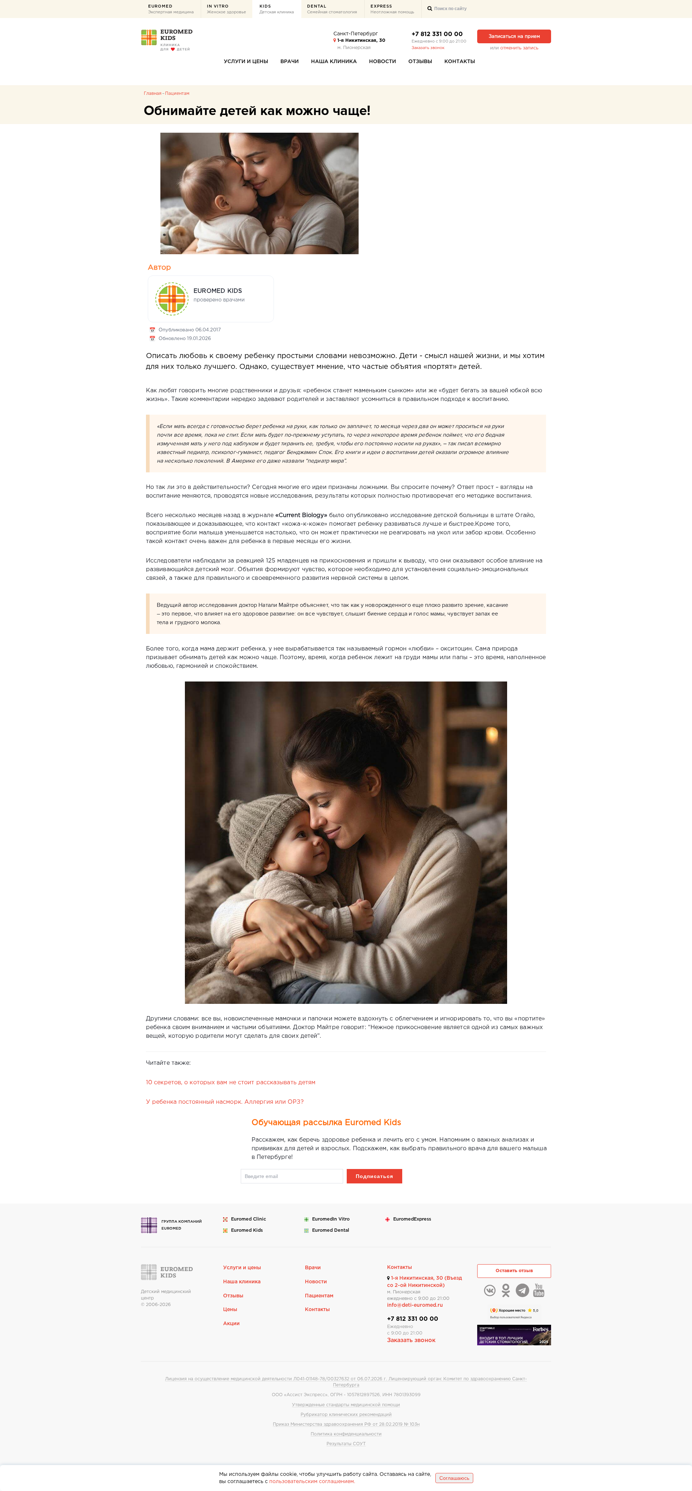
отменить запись (519, 48)
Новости (382, 61)
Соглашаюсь (454, 1478)
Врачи (289, 61)
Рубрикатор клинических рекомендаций (346, 1415)
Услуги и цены (246, 61)
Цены (230, 1309)
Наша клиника (334, 61)
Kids (277, 9)
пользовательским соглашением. (312, 1481)
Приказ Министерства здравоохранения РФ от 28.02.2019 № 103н (346, 1424)
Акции (231, 1324)
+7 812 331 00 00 (437, 34)
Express (392, 9)
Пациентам (177, 94)
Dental (332, 9)
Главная (152, 94)
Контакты (459, 61)
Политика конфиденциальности (346, 1434)
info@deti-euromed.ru (415, 1305)
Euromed (171, 9)
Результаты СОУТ (346, 1444)
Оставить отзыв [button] (514, 1271)
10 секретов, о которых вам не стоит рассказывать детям (230, 1082)
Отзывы (420, 61)
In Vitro (226, 9)
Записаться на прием (514, 37)
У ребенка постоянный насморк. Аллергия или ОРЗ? (225, 1102)
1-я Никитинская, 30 (360, 41)
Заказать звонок (428, 48)
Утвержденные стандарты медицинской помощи (346, 1405)
